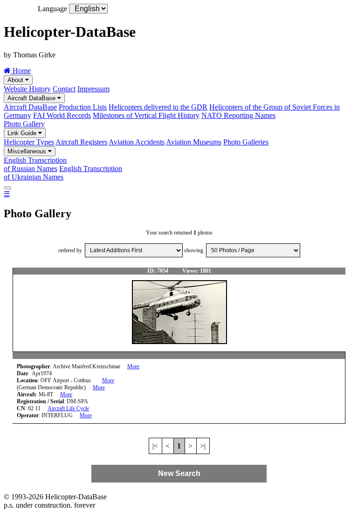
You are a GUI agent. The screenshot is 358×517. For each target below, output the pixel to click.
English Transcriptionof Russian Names (35, 164)
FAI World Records (62, 115)
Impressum (93, 89)
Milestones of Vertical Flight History (146, 115)
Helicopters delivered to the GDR (158, 107)
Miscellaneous (27, 151)
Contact (64, 89)
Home (21, 71)
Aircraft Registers (81, 142)
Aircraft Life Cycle (68, 408)
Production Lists (83, 107)
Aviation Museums (193, 142)
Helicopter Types (29, 142)
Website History (27, 89)
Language (52, 9)
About (16, 79)
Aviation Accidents (137, 142)
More (133, 366)
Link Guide (22, 133)
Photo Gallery (24, 124)
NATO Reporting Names (238, 115)
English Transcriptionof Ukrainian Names (63, 173)
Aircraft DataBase (32, 98)
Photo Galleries (245, 142)
